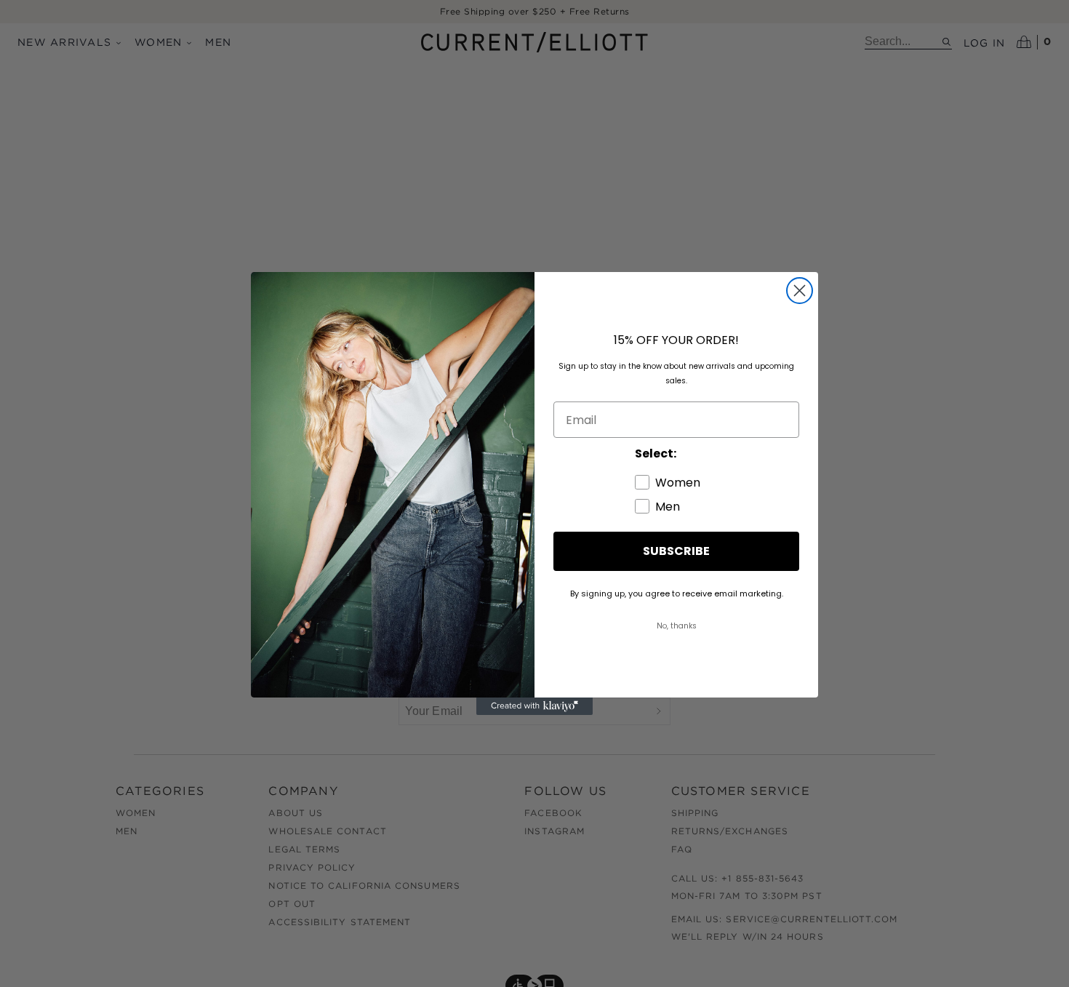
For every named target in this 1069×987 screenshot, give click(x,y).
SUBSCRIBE (676, 551)
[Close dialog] (799, 290)
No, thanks (677, 625)
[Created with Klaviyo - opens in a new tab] (534, 706)
